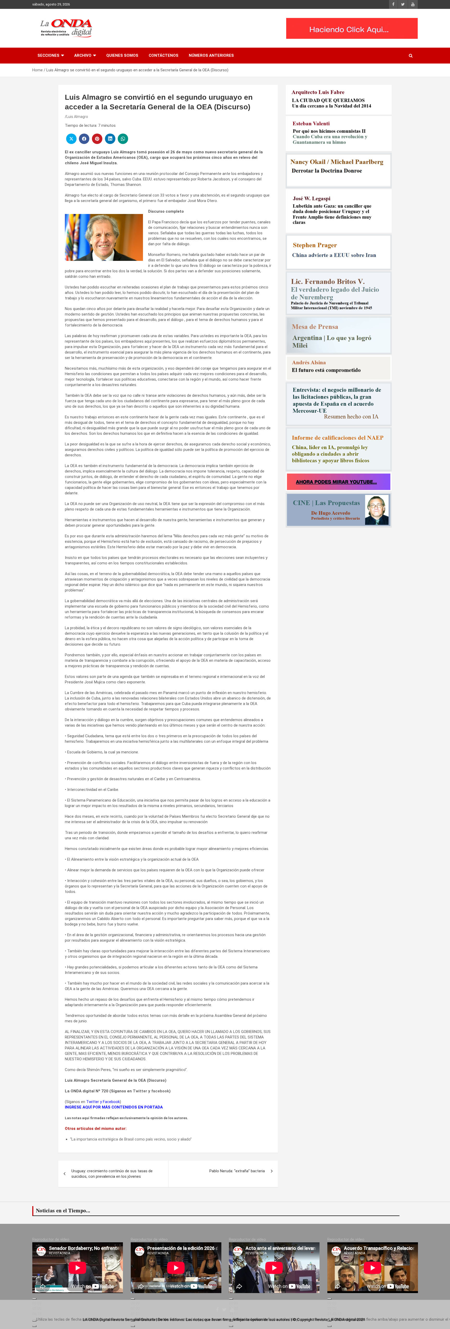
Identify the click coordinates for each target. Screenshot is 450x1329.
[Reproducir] (34, 1299)
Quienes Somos (122, 55)
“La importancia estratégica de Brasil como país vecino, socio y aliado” (131, 1139)
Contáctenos (163, 55)
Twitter (140, 1091)
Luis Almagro (77, 117)
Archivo (82, 55)
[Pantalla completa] (34, 1326)
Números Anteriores (211, 55)
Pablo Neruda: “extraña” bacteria (237, 1171)
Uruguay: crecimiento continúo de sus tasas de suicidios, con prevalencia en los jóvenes (112, 1174)
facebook (160, 1091)
